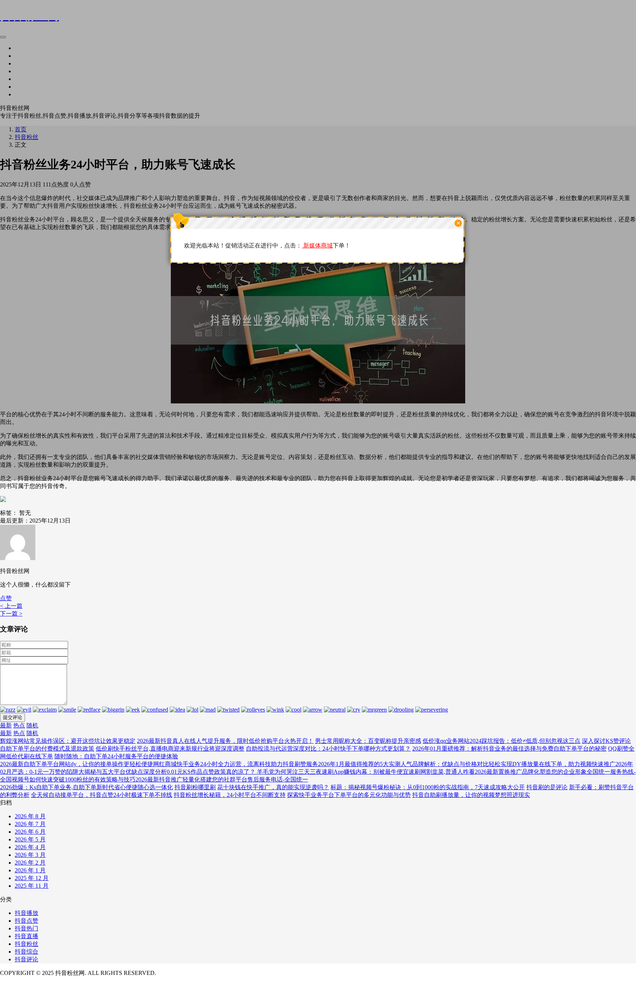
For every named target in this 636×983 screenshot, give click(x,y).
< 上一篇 (11, 606)
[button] (6, 598)
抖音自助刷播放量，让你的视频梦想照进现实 (471, 795)
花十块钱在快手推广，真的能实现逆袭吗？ (273, 787)
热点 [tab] (19, 725)
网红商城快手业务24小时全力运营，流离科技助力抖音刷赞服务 (235, 764)
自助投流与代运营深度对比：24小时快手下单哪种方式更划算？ (328, 748)
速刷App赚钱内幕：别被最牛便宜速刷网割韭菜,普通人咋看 (398, 772)
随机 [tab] (32, 725)
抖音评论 (26, 959)
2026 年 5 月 (30, 839)
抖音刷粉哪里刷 (195, 787)
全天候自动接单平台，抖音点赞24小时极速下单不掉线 (101, 795)
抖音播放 (26, 913)
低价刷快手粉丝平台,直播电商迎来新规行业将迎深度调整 (170, 748)
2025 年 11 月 (32, 886)
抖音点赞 (26, 921)
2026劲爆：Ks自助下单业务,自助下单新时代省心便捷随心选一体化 (86, 787)
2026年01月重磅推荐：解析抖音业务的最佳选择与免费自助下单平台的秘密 (509, 748)
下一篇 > (11, 613)
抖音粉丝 (26, 944)
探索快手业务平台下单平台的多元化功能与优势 (349, 795)
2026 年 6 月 (30, 832)
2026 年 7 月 (30, 824)
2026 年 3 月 (30, 855)
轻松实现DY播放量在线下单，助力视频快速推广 (552, 764)
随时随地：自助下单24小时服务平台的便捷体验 (116, 756)
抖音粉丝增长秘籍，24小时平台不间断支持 (230, 795)
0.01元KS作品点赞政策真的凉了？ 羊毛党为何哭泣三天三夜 (244, 772)
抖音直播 (26, 936)
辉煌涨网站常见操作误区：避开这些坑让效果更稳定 (67, 741)
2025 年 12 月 (32, 878)
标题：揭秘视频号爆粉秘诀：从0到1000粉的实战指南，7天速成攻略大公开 (428, 787)
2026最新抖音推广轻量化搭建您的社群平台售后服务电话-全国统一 (221, 779)
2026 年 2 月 (30, 862)
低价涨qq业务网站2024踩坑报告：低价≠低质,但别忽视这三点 (501, 741)
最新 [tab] (6, 725)
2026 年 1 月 (30, 870)
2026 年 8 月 (30, 816)
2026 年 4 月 (30, 847)
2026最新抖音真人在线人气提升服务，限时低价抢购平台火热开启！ (225, 741)
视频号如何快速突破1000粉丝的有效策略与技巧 (73, 779)
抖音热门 (26, 928)
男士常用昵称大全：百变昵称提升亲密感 (368, 741)
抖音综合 (26, 951)
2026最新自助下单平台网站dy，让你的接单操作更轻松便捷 (76, 764)
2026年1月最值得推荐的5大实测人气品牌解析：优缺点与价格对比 (403, 764)
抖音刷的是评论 (547, 787)
